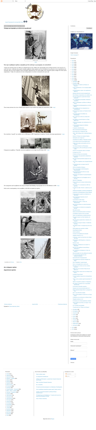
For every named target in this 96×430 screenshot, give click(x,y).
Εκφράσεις (8, 383)
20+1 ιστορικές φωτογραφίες (78, 305)
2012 (73, 327)
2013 (73, 79)
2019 (73, 69)
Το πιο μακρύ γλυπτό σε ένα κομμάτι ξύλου (81, 141)
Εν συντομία (16, 22)
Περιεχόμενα (10, 22)
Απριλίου (75, 319)
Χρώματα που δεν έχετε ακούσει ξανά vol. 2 (81, 288)
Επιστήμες (8, 387)
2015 (73, 76)
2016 (73, 74)
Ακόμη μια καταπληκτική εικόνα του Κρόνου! (82, 211)
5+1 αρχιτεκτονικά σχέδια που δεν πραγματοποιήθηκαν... (79, 255)
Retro (21, 262)
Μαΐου (74, 318)
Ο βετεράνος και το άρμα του (78, 137)
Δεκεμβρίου (75, 81)
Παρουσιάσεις (9, 395)
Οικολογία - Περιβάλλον (11, 392)
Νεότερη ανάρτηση (8, 304)
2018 (73, 71)
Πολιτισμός (8, 399)
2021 (73, 65)
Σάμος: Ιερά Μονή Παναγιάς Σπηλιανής (44, 382)
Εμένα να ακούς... (9, 384)
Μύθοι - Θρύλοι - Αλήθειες (11, 390)
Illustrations (8, 409)
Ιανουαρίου (75, 325)
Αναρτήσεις (69, 374)
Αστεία (7, 373)
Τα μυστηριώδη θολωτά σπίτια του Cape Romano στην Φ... (81, 172)
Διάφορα (8, 379)
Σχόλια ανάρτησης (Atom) (14, 306)
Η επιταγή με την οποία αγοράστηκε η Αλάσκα (82, 300)
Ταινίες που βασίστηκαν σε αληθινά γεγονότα (82, 215)
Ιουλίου (74, 314)
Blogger (52, 418)
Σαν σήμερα (8, 402)
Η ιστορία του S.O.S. (77, 152)
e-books (8, 407)
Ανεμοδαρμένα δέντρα (77, 230)
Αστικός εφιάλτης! (76, 232)
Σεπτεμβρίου (75, 311)
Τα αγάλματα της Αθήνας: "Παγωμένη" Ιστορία (82, 139)
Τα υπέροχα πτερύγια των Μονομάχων (80, 145)
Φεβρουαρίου (76, 323)
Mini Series (21, 22)
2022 (73, 64)
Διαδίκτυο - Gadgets (10, 378)
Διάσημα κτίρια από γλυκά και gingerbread (81, 93)
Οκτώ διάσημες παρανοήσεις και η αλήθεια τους (82, 95)
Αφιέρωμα (8, 375)
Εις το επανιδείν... (39, 384)
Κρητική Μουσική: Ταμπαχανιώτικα (80, 257)
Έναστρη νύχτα (76, 242)
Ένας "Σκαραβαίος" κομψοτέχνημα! (80, 262)
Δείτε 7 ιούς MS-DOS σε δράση (79, 292)
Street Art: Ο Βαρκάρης (77, 180)
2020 (73, 67)
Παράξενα (8, 393)
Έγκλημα (8, 381)
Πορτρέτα (8, 401)
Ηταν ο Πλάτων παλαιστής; (41, 398)
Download (8, 406)
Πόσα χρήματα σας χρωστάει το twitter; (80, 228)
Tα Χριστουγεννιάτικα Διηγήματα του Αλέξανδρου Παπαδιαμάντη (49, 387)
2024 (73, 60)
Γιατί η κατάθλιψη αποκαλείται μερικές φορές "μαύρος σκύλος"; (48, 389)
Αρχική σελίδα (35, 304)
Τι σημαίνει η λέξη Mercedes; (78, 128)
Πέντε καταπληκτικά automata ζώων (80, 129)
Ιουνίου (74, 316)
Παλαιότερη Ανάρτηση (62, 304)
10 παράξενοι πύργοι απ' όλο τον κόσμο (81, 213)
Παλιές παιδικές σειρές (40, 374)
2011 (73, 329)
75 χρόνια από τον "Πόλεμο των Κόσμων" (81, 307)
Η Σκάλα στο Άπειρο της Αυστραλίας (80, 154)
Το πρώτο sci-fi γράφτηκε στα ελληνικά (80, 233)
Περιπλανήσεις (9, 398)
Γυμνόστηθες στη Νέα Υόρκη (78, 199)
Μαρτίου (75, 321)
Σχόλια (68, 376)
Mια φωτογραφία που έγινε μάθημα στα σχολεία (82, 253)
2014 (73, 78)
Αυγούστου (75, 312)
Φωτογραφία (9, 404)
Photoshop (8, 413)
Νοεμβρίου (75, 83)
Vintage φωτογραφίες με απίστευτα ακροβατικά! (82, 190)
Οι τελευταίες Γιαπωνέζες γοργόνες (80, 286)
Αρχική (6, 22)
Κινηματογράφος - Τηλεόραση (12, 389)
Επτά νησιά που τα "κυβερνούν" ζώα (80, 131)
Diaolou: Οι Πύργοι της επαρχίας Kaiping (81, 136)
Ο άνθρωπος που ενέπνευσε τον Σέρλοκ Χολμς (82, 297)
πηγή (35, 62)
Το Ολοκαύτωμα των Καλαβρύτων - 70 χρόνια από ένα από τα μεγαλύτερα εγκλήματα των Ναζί (48, 396)
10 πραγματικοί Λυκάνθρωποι (42, 376)
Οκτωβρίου (75, 309)
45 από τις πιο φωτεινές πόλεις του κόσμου (81, 150)
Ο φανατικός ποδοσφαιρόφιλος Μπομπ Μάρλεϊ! (82, 192)
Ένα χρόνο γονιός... (77, 210)
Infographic (8, 410)
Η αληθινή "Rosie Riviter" (78, 274)
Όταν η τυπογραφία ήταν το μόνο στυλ (80, 264)
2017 (73, 72)
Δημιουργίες (8, 376)
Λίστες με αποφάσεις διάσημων (79, 167)
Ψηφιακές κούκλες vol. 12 (78, 299)
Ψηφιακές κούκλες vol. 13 (78, 235)
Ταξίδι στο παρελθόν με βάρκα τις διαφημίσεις (82, 281)
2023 (73, 62)
